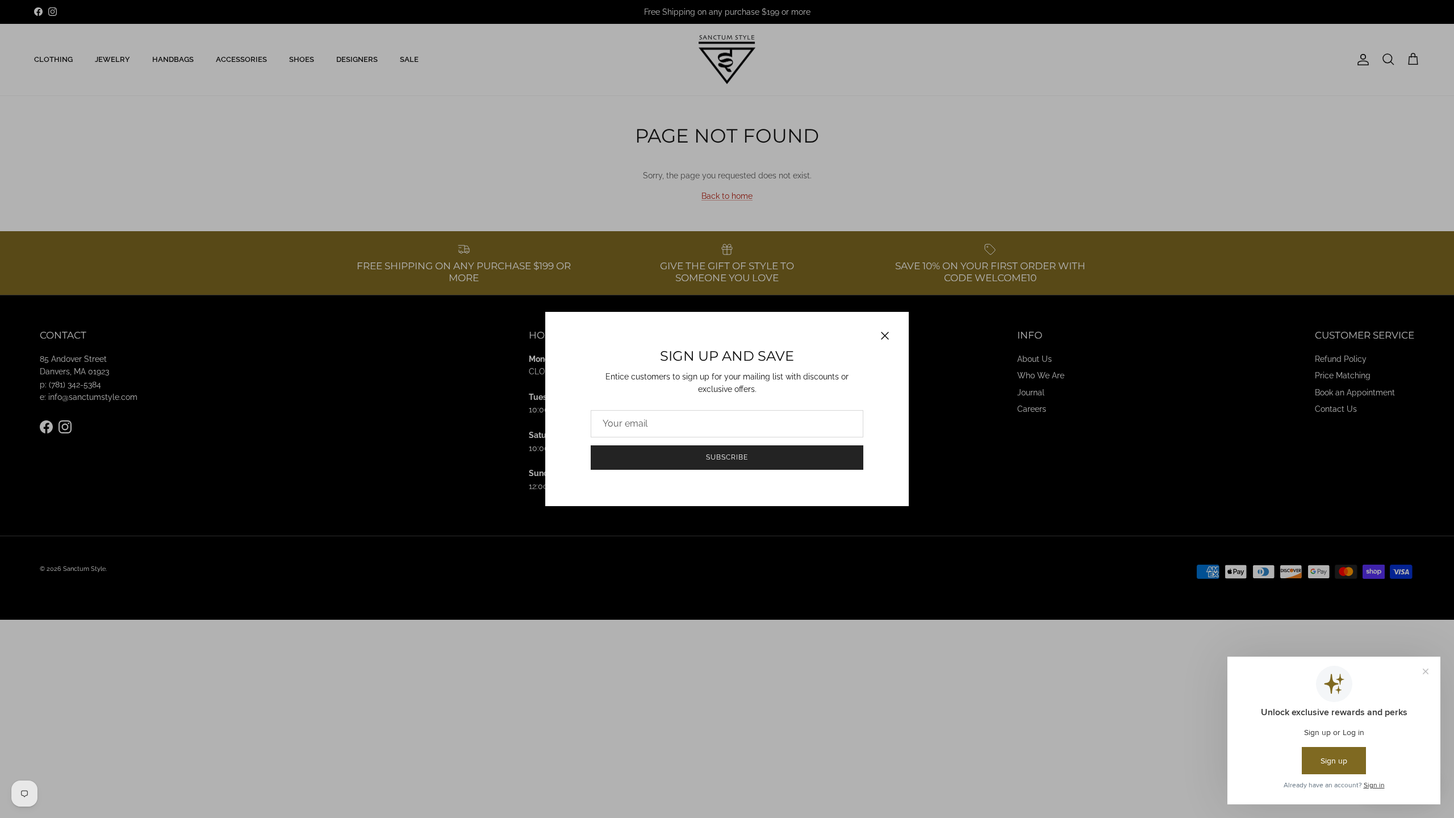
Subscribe (727, 457)
